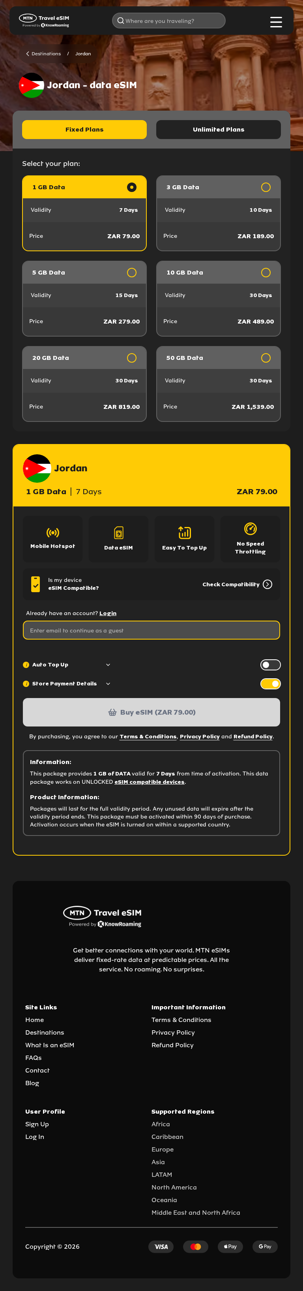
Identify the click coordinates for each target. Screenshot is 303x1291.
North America (174, 1187)
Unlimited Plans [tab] (219, 129)
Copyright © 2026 (52, 1246)
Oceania (164, 1200)
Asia (158, 1162)
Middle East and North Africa (196, 1212)
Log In (34, 1137)
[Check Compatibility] (266, 584)
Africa (161, 1124)
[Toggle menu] (276, 22)
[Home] (44, 20)
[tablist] (151, 130)
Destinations (44, 1032)
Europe (163, 1149)
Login (107, 613)
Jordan (83, 54)
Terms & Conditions (148, 736)
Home (34, 1020)
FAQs (33, 1058)
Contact (37, 1070)
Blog (32, 1083)
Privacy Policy (200, 736)
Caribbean (167, 1137)
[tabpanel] (151, 298)
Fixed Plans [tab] (84, 129)
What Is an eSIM (50, 1045)
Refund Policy (253, 736)
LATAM (162, 1175)
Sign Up (37, 1124)
